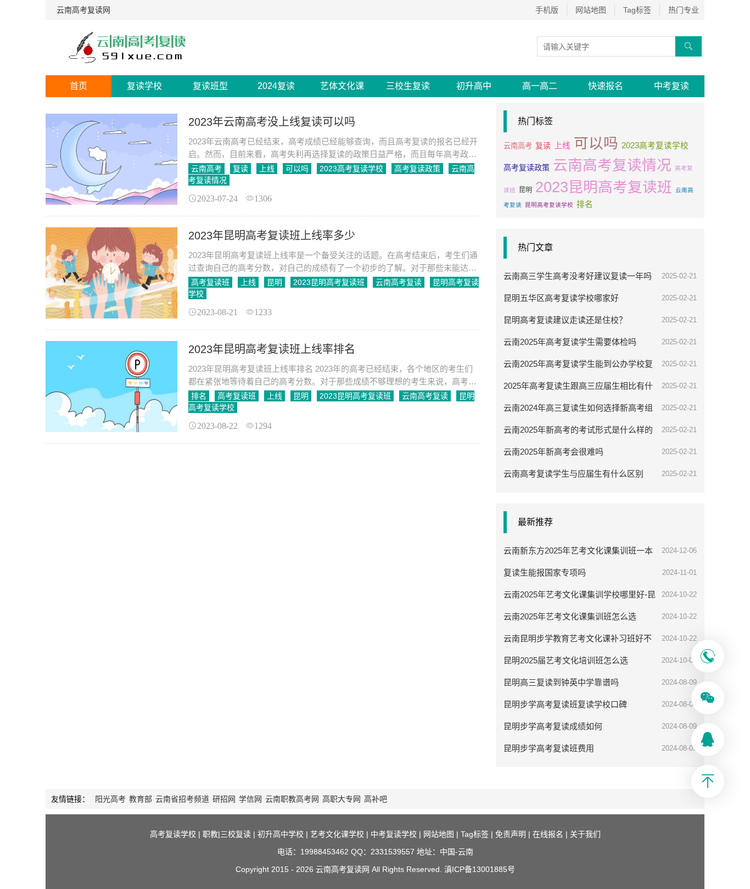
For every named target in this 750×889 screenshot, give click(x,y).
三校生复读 (408, 86)
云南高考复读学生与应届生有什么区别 (573, 473)
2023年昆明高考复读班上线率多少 (271, 236)
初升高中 (473, 86)
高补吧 (375, 799)
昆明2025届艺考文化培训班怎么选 (565, 660)
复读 (240, 168)
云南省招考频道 (182, 799)
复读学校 (144, 86)
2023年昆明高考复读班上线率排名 (271, 349)
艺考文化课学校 (337, 834)
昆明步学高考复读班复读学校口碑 (565, 704)
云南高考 (206, 168)
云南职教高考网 (292, 799)
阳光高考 (110, 799)
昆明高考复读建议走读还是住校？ (565, 320)
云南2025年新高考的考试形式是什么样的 (578, 429)
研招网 (224, 799)
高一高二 (539, 86)
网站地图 (590, 9)
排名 (198, 396)
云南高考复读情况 (612, 165)
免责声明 (510, 834)
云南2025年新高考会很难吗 (553, 451)
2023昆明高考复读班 (329, 282)
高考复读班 (210, 282)
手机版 (546, 9)
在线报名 (548, 834)
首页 (78, 86)
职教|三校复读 (227, 834)
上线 (267, 168)
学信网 (250, 799)
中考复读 (671, 86)
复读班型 (210, 86)
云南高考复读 (399, 282)
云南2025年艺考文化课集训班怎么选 (569, 616)
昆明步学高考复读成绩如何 (552, 726)
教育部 (140, 799)
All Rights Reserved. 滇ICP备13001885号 (442, 869)
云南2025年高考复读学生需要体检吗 (569, 341)
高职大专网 (341, 799)
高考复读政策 (417, 168)
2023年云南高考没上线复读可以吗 (271, 122)
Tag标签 (637, 9)
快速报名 (605, 86)
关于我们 (585, 834)
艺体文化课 (342, 86)
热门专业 (683, 9)
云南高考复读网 (83, 9)
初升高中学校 (281, 834)
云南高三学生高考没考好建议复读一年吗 (577, 276)
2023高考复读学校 (351, 168)
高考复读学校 (173, 834)
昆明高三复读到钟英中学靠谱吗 (561, 682)
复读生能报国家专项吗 (544, 572)
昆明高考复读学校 (549, 205)
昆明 (274, 282)
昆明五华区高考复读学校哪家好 (561, 298)
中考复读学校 (394, 834)
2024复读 (276, 86)
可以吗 (297, 168)
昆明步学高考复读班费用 (548, 748)
